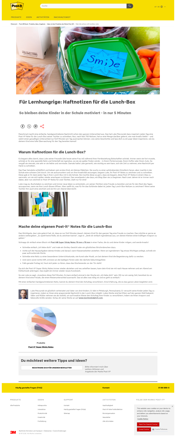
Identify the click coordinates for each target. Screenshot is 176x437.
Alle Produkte (15, 405)
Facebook (23, 126)
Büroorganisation (109, 413)
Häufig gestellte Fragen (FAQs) (75, 409)
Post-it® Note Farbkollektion (112, 409)
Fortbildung (42, 421)
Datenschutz (48, 431)
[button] (160, 429)
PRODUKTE (16, 17)
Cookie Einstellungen (59, 431)
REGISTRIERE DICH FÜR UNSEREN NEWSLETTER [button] (52, 368)
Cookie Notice (142, 419)
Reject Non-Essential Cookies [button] (148, 424)
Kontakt (106, 388)
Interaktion (42, 409)
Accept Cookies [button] (144, 429)
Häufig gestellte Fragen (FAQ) (28, 388)
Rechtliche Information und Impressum (31, 431)
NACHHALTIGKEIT (62, 17)
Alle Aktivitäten (108, 421)
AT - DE (157, 7)
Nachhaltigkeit (108, 405)
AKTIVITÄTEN (43, 17)
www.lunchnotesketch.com (91, 298)
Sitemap (67, 413)
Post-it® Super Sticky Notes (41, 347)
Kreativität (41, 417)
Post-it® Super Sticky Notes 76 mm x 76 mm (70, 242)
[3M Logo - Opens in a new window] (17, 6)
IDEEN (29, 17)
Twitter (29, 126)
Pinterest (35, 126)
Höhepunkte (42, 405)
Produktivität (42, 413)
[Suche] (130, 6)
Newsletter (106, 417)
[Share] (42, 126)
